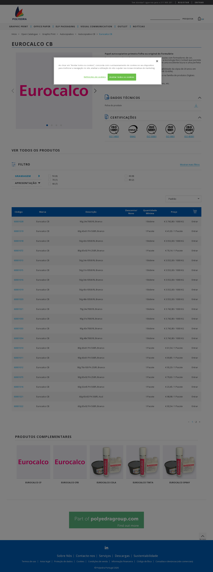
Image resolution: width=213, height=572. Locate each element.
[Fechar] (157, 61)
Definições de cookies (95, 77)
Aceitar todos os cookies (121, 77)
